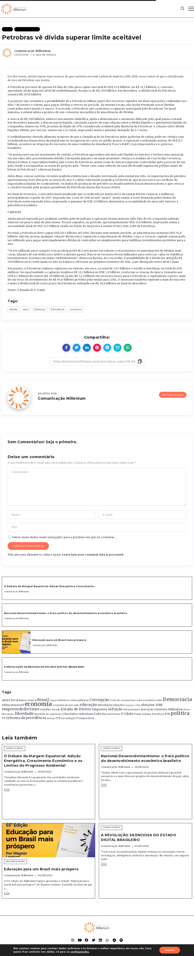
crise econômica (146, 700)
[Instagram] (72, 940)
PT (3, 718)
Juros (187, 709)
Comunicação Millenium (32, 51)
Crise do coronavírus (122, 700)
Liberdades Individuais (78, 714)
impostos (99, 709)
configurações (80, 952)
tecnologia (68, 718)
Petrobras (58, 309)
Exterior (40, 309)
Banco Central (28, 700)
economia (38, 703)
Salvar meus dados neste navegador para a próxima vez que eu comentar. (63, 537)
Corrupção (99, 699)
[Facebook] (86, 940)
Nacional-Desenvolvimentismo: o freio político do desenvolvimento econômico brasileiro (66, 613)
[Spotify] (121, 940)
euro (26, 309)
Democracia (177, 699)
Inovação (147, 709)
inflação (115, 709)
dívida (13, 309)
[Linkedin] (100, 940)
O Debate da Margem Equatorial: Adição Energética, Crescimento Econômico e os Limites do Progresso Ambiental (43, 761)
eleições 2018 (152, 705)
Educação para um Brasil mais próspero (59, 640)
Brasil (43, 699)
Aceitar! (169, 950)
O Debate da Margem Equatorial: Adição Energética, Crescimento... (50, 586)
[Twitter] (93, 940)
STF (58, 718)
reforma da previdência (26, 718)
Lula (97, 714)
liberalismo (8, 714)
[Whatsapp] (107, 940)
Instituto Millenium (168, 709)
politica (180, 713)
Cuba (159, 700)
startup (51, 718)
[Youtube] (79, 940)
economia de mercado (65, 705)
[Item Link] (16, 642)
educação (88, 705)
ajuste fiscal (10, 700)
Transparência (85, 718)
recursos (76, 309)
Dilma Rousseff (13, 705)
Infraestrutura (131, 709)
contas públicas (79, 700)
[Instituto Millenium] (14, 8)
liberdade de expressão (48, 714)
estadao (45, 709)
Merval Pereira (111, 714)
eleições (118, 705)
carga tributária (59, 700)
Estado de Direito (76, 709)
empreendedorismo (20, 709)
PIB (167, 714)
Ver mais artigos (173, 394)
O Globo (127, 714)
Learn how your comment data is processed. (93, 554)
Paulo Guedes (142, 714)
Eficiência (105, 705)
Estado (56, 709)
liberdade (24, 713)
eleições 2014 (133, 705)
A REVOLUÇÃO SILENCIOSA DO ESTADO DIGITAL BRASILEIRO (44, 666)
